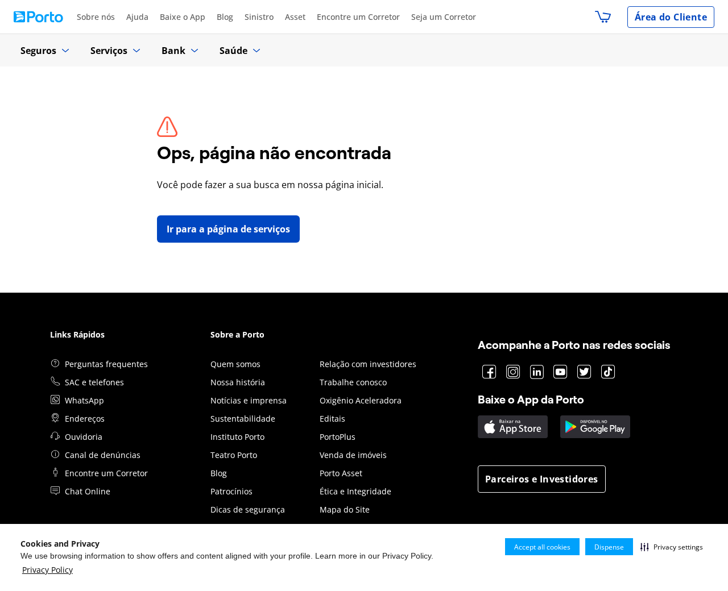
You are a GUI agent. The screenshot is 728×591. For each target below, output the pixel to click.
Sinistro (259, 16)
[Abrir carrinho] (603, 17)
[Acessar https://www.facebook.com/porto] (489, 372)
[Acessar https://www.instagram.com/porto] (513, 372)
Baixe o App (182, 16)
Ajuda (137, 16)
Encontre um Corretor (358, 16)
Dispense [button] (609, 547)
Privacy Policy (47, 569)
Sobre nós (96, 16)
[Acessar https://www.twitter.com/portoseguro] (584, 372)
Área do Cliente (671, 17)
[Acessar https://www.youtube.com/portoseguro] (560, 372)
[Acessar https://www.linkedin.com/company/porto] (537, 372)
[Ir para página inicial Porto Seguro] (38, 17)
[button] (671, 547)
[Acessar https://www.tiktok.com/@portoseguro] (608, 372)
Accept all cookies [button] (542, 547)
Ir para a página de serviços (228, 229)
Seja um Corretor (443, 16)
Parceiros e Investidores (541, 479)
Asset (295, 16)
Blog (225, 16)
